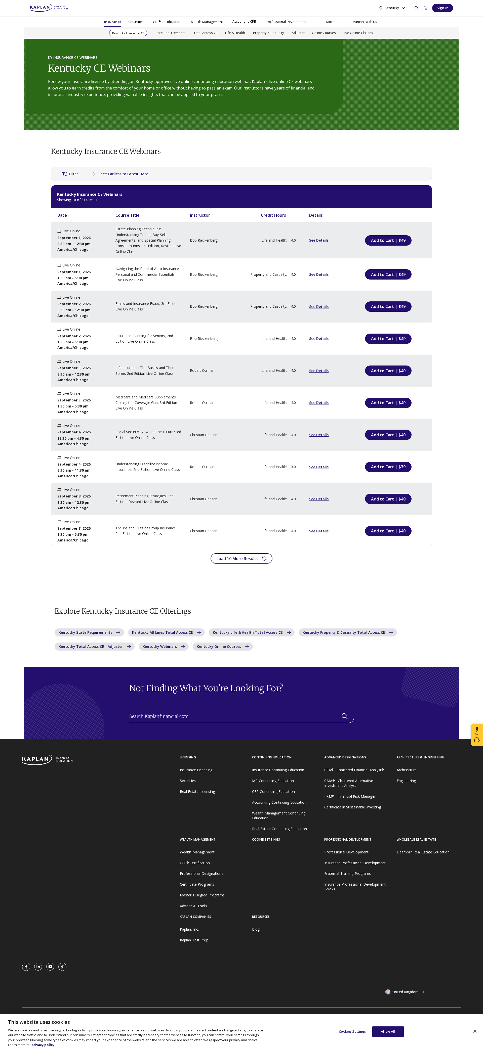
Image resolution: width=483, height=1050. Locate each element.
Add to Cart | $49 (388, 240)
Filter (73, 173)
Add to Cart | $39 (388, 467)
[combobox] (391, 8)
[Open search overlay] (416, 8)
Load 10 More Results (237, 558)
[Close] (474, 1031)
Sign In (443, 8)
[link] (26, 967)
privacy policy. (43, 1044)
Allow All (388, 1031)
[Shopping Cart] (426, 8)
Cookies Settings (352, 1031)
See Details (319, 240)
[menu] (244, 21)
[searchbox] (241, 716)
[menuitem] (112, 21)
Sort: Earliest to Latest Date (123, 173)
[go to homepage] (101, 760)
